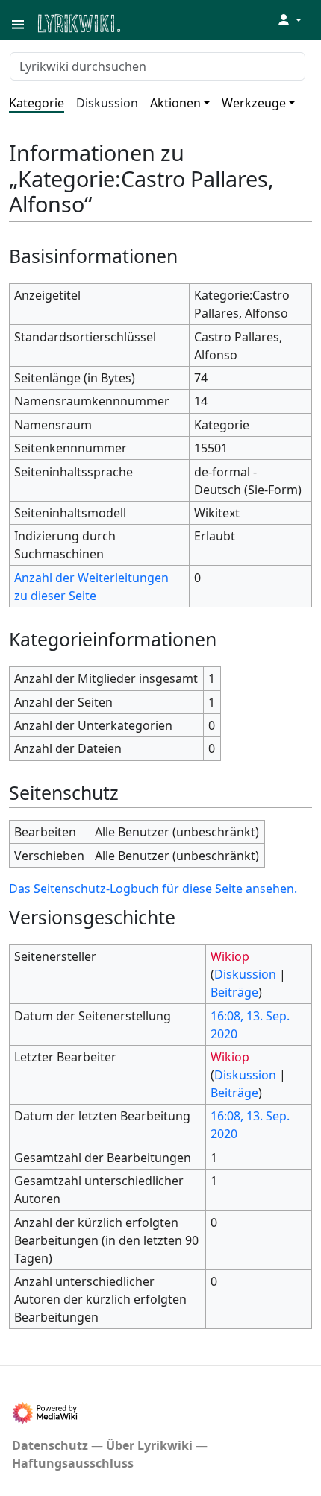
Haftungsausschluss (73, 1463)
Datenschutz (50, 1445)
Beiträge (234, 992)
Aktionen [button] (175, 103)
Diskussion (107, 103)
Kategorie (36, 103)
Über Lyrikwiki (149, 1445)
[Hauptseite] (151, 22)
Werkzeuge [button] (254, 103)
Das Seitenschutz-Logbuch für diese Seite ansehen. (153, 888)
